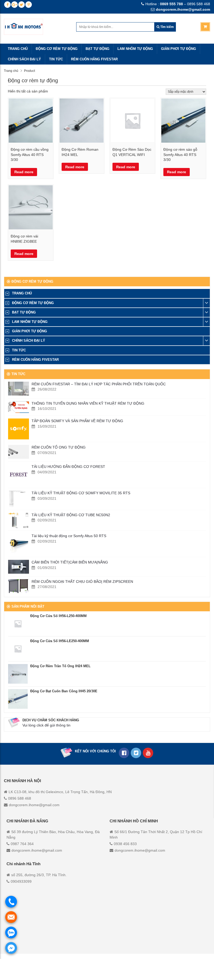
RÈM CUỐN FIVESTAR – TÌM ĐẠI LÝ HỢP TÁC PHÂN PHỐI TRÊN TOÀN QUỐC (99, 384)
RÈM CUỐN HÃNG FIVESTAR (94, 59)
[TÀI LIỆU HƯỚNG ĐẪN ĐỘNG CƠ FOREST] (18, 474)
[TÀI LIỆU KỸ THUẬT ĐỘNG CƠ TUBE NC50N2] (18, 520)
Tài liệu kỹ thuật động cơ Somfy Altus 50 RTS (69, 536)
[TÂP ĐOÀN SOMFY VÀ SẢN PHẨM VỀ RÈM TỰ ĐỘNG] (18, 429)
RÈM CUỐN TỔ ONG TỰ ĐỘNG (59, 447)
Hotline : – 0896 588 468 (177, 4)
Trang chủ (11, 71)
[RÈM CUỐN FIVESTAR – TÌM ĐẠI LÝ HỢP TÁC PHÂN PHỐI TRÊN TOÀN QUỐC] (18, 389)
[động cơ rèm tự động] (147, 753)
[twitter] (21, 4)
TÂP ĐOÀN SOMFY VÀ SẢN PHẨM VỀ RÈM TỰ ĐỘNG (77, 421)
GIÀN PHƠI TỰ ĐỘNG (178, 49)
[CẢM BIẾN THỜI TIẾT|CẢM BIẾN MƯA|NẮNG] (18, 567)
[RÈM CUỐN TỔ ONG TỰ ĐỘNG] (18, 452)
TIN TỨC (56, 59)
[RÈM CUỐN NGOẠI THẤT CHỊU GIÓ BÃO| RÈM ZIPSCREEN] (18, 586)
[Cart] (205, 27)
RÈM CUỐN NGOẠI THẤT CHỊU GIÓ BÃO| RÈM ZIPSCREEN (82, 581)
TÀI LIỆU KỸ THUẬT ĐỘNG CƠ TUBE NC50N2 (71, 515)
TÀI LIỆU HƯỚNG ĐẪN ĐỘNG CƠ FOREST (68, 466)
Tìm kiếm (166, 27)
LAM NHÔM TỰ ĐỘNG (135, 49)
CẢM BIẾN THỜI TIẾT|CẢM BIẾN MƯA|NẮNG (70, 562)
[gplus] (14, 4)
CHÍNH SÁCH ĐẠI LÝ (24, 59)
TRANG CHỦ (18, 49)
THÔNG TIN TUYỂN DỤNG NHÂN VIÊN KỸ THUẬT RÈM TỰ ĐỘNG (88, 403)
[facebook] (7, 4)
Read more (23, 172)
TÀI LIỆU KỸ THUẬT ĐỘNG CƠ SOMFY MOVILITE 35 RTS (81, 493)
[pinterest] (28, 4)
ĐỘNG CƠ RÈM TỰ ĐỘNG (57, 49)
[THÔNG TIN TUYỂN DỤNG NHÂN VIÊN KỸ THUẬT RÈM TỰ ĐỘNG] (18, 407)
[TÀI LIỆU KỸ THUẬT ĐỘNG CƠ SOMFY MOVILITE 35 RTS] (18, 499)
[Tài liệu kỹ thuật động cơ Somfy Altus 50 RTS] (18, 543)
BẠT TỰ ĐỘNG (97, 49)
